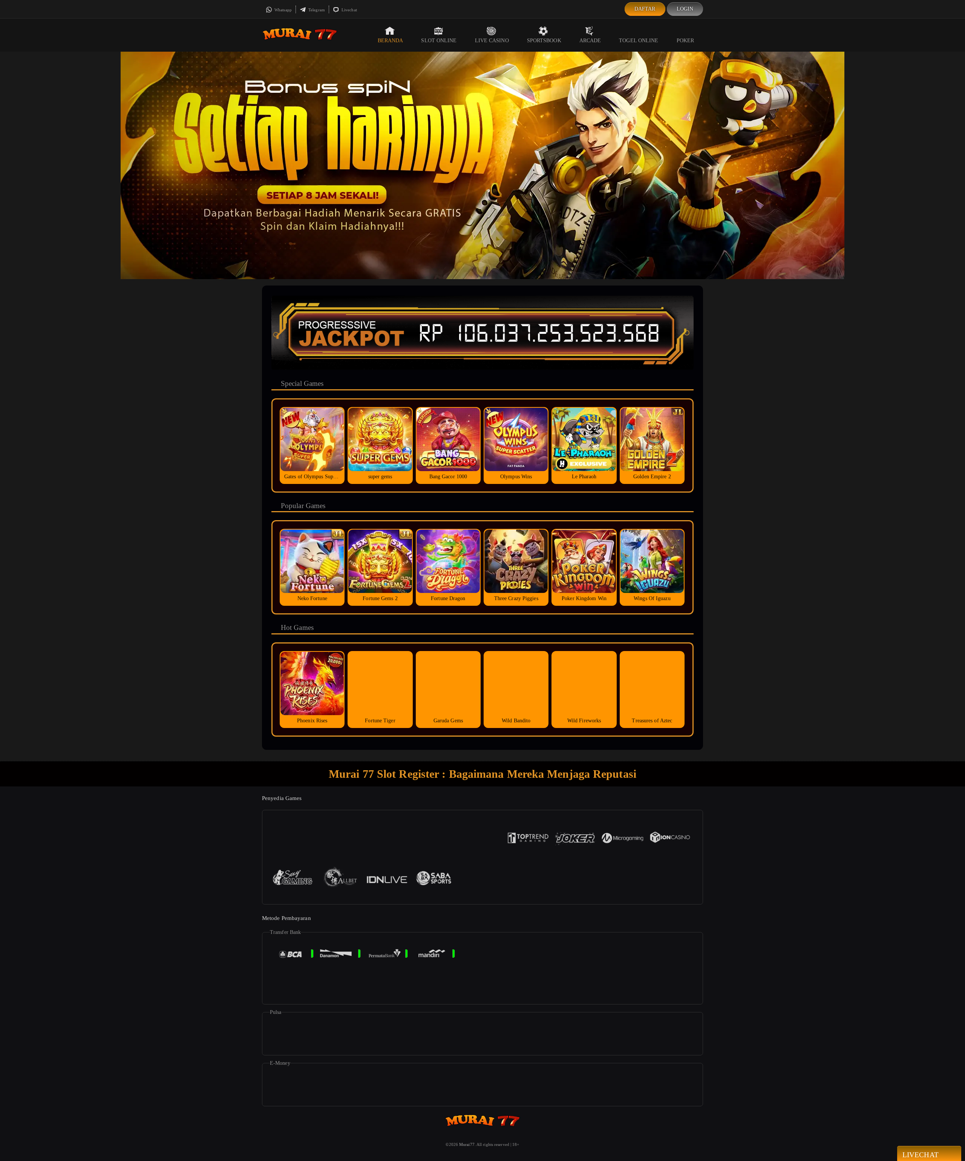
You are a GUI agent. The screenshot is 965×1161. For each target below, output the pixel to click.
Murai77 (467, 1144)
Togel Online (638, 40)
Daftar (645, 9)
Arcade (590, 40)
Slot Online (438, 40)
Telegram (316, 10)
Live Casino (492, 40)
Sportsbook (544, 40)
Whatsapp (282, 10)
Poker (685, 40)
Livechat (348, 10)
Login (685, 9)
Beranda (390, 40)
